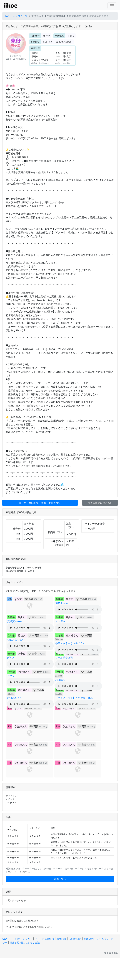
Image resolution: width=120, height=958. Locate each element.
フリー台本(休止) (44, 938)
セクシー (12, 675)
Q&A (5, 938)
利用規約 (89, 938)
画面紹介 (61, 938)
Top (7, 16)
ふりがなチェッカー (21, 938)
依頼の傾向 (75, 938)
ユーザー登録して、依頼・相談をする (40, 502)
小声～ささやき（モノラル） (71, 643)
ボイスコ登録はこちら (100, 502)
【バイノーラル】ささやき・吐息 (74, 697)
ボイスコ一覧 (20, 16)
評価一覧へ (60, 879)
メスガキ (60, 621)
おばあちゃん (14, 697)
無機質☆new (14, 621)
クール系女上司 (64, 657)
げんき (11, 657)
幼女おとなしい (16, 639)
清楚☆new (61, 603)
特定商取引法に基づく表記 (25, 942)
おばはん (60, 679)
